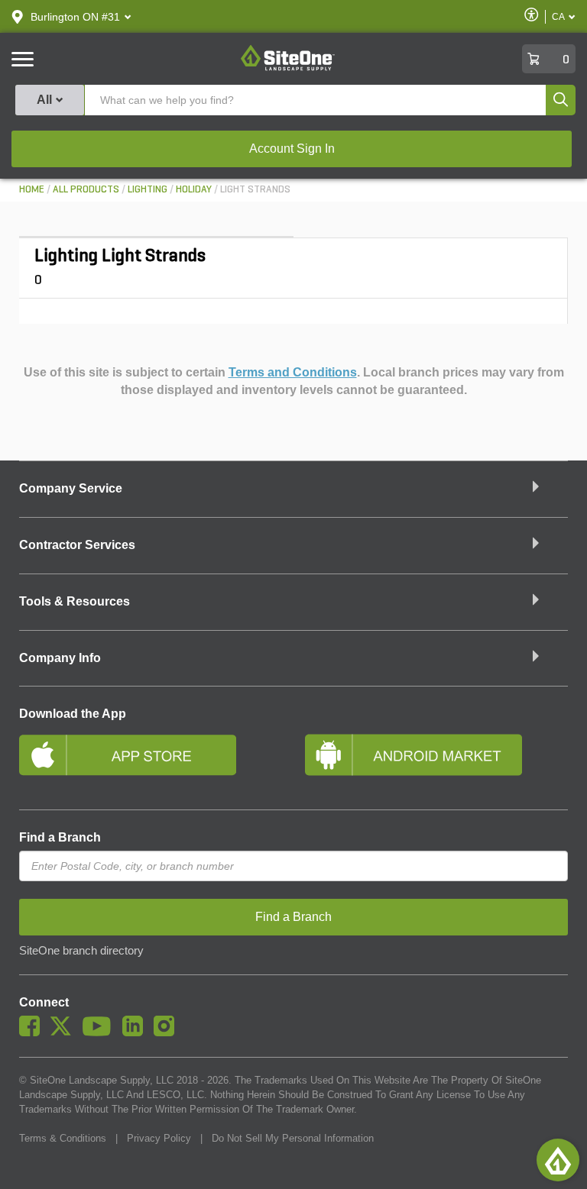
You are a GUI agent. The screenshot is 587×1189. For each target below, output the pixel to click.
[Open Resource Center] (558, 1160)
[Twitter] (64, 1032)
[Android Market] (436, 761)
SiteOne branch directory (81, 951)
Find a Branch (60, 837)
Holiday (194, 189)
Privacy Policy (159, 1138)
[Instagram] (168, 1032)
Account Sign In (292, 148)
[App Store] (150, 761)
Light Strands (255, 189)
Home (31, 189)
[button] (75, 17)
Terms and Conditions (293, 372)
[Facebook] (33, 1032)
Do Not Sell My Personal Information (293, 1138)
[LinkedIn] (136, 1032)
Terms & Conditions (62, 1138)
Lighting (147, 189)
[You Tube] (100, 1032)
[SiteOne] (288, 68)
